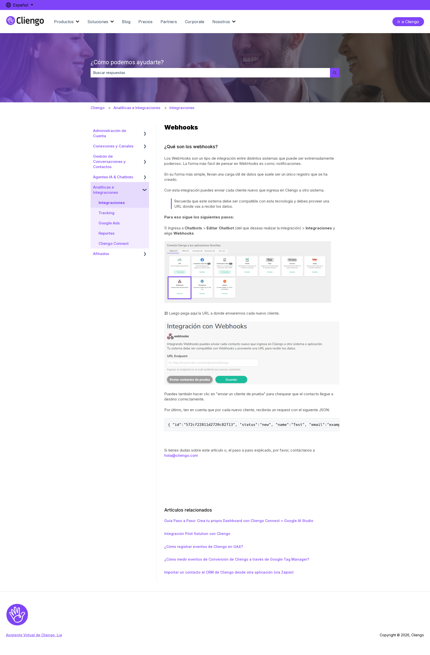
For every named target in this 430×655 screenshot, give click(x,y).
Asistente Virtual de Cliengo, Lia (34, 635)
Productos (64, 21)
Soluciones (97, 21)
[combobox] (210, 72)
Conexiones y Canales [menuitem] (113, 146)
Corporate (194, 21)
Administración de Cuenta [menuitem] (109, 133)
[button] (145, 131)
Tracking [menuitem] (106, 212)
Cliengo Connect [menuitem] (114, 243)
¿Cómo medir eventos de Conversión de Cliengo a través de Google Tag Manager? (236, 559)
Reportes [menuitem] (106, 233)
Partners (169, 21)
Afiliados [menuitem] (101, 253)
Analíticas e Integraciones (136, 107)
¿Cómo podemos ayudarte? (127, 62)
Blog (126, 21)
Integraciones (181, 107)
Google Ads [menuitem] (109, 223)
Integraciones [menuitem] (112, 202)
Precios (145, 21)
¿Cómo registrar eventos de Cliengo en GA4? (203, 546)
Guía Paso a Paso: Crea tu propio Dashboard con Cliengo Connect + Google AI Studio (238, 521)
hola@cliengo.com (181, 455)
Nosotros (221, 21)
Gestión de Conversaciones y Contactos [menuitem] (109, 161)
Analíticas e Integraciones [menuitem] (105, 190)
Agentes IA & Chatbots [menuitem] (113, 177)
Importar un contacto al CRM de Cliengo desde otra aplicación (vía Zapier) (229, 572)
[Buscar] (334, 72)
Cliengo (98, 107)
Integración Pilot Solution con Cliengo (197, 533)
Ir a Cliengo (408, 21)
